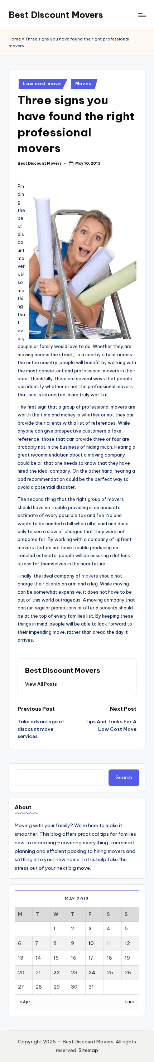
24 (91, 972)
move (88, 576)
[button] (41, 684)
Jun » (130, 1002)
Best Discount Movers (56, 14)
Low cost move (42, 83)
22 (56, 972)
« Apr (24, 1002)
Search (124, 777)
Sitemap (88, 1050)
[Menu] (141, 15)
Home (15, 39)
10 (91, 943)
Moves (83, 83)
